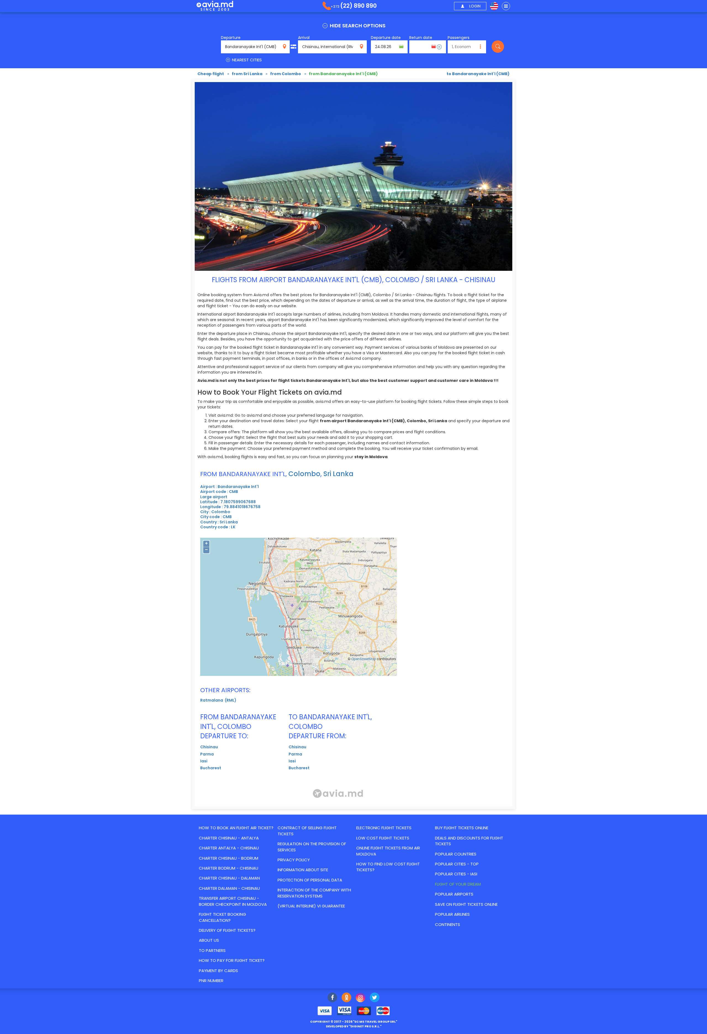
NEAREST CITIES (246, 60)
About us (209, 940)
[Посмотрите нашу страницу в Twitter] (374, 998)
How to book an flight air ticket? (236, 828)
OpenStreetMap (363, 659)
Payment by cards (218, 970)
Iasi (203, 761)
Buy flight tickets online (461, 828)
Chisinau (209, 747)
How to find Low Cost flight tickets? (388, 867)
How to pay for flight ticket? (232, 960)
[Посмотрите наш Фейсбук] (332, 998)
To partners (212, 950)
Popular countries (455, 854)
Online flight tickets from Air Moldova (388, 851)
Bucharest (210, 768)
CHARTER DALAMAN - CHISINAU (229, 888)
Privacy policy (294, 860)
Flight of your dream (458, 884)
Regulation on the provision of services (312, 846)
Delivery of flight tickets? (227, 930)
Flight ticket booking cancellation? (222, 917)
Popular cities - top (457, 864)
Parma (207, 754)
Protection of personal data (310, 880)
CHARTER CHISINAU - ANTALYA (229, 838)
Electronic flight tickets (383, 828)
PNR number (211, 980)
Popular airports (454, 894)
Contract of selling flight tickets (307, 830)
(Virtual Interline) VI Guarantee (311, 906)
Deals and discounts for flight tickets (469, 841)
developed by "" (353, 1026)
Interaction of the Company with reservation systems (314, 893)
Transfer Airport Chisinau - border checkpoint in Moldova (233, 901)
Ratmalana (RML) (218, 700)
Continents (447, 924)
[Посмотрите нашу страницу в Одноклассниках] (346, 998)
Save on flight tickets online (466, 904)
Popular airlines (452, 914)
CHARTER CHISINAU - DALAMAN (229, 878)
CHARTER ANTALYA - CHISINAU (229, 848)
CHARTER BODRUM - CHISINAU (228, 868)
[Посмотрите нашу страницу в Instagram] (360, 998)
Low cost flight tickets (382, 838)
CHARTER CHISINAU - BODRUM (228, 858)
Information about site (303, 870)
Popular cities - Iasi (456, 874)
